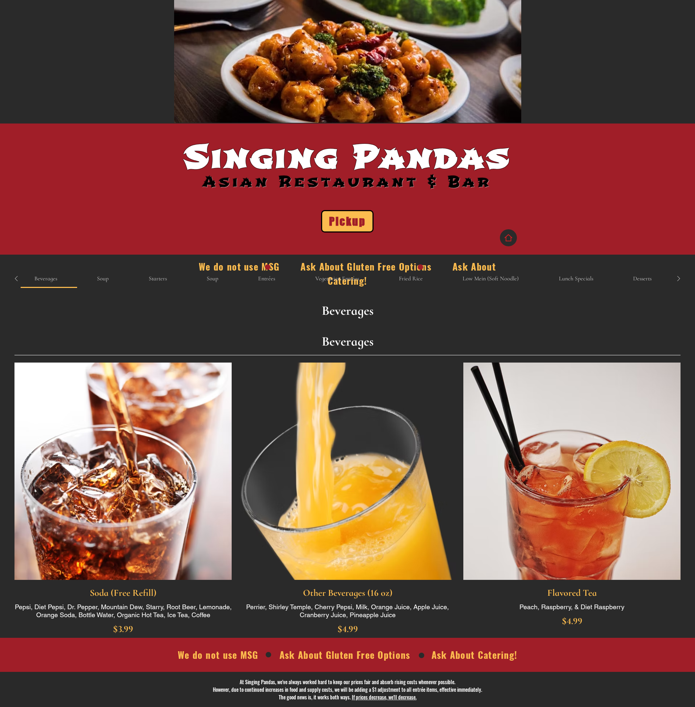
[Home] (508, 237)
